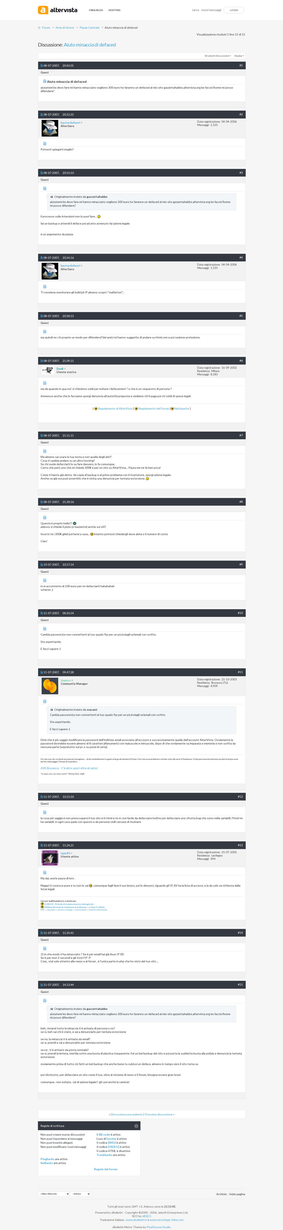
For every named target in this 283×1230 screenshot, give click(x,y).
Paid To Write (98, 907)
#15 (240, 984)
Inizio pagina (237, 1194)
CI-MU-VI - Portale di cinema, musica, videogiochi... (69, 904)
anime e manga (65, 909)
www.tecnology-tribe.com (167, 1219)
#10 (240, 613)
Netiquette (181, 408)
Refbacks (47, 1163)
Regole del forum (105, 1169)
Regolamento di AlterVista (114, 408)
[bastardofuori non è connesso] (50, 128)
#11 (240, 672)
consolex (51, 909)
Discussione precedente (127, 1114)
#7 (241, 435)
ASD (44, 768)
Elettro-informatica (98, 909)
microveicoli (80, 909)
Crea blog (96, 10)
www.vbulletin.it (136, 1219)
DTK (43, 909)
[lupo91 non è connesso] (50, 858)
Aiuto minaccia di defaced (90, 44)
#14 (240, 932)
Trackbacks (104, 1155)
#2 (241, 114)
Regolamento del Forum (153, 408)
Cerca (195, 10)
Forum (46, 27)
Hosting (114, 10)
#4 (241, 257)
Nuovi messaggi (211, 10)
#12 (240, 796)
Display (238, 55)
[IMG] (112, 1142)
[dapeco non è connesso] (50, 686)
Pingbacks (47, 1159)
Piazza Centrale (89, 27)
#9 (241, 564)
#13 (240, 845)
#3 (241, 172)
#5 (241, 315)
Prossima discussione (159, 1114)
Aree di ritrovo (65, 27)
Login (234, 10)
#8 (241, 501)
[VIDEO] (113, 1146)
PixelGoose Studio (159, 1227)
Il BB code (103, 1134)
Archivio (221, 1194)
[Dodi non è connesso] (48, 370)
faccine (111, 1138)
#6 (241, 360)
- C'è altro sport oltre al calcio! (78, 768)
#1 (241, 65)
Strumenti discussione (217, 55)
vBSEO (146, 1216)
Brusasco (53, 768)
